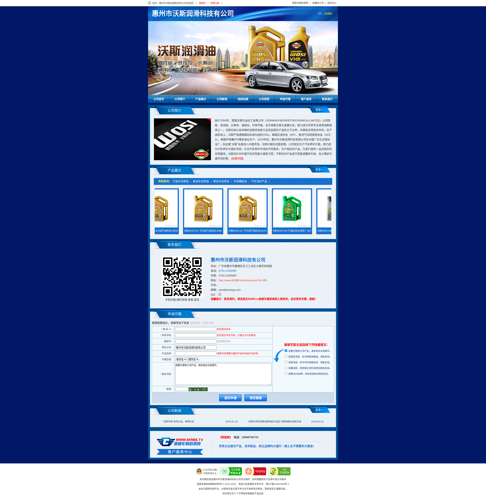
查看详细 (237, 158)
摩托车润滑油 (221, 181)
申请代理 (285, 99)
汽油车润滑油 (181, 181)
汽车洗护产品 (259, 181)
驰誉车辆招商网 (300, 3)
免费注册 (214, 3)
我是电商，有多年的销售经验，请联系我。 (310, 362)
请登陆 (202, 3)
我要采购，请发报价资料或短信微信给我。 (310, 368)
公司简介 (179, 99)
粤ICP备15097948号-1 (277, 484)
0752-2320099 (227, 270)
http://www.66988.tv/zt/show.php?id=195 (243, 280)
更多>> (320, 109)
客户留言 (306, 99)
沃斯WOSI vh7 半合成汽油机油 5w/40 (230, 231)
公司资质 (264, 99)
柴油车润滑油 (201, 181)
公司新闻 (222, 99)
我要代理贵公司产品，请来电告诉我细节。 (310, 351)
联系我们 (327, 99)
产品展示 (201, 99)
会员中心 (331, 3)
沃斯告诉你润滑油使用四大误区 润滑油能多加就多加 (274, 421)
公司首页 (158, 99)
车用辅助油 (240, 181)
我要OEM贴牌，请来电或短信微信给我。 (309, 374)
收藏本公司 (318, 3)
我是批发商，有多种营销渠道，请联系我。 (310, 356)
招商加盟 (243, 99)
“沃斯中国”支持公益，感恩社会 (178, 421)
